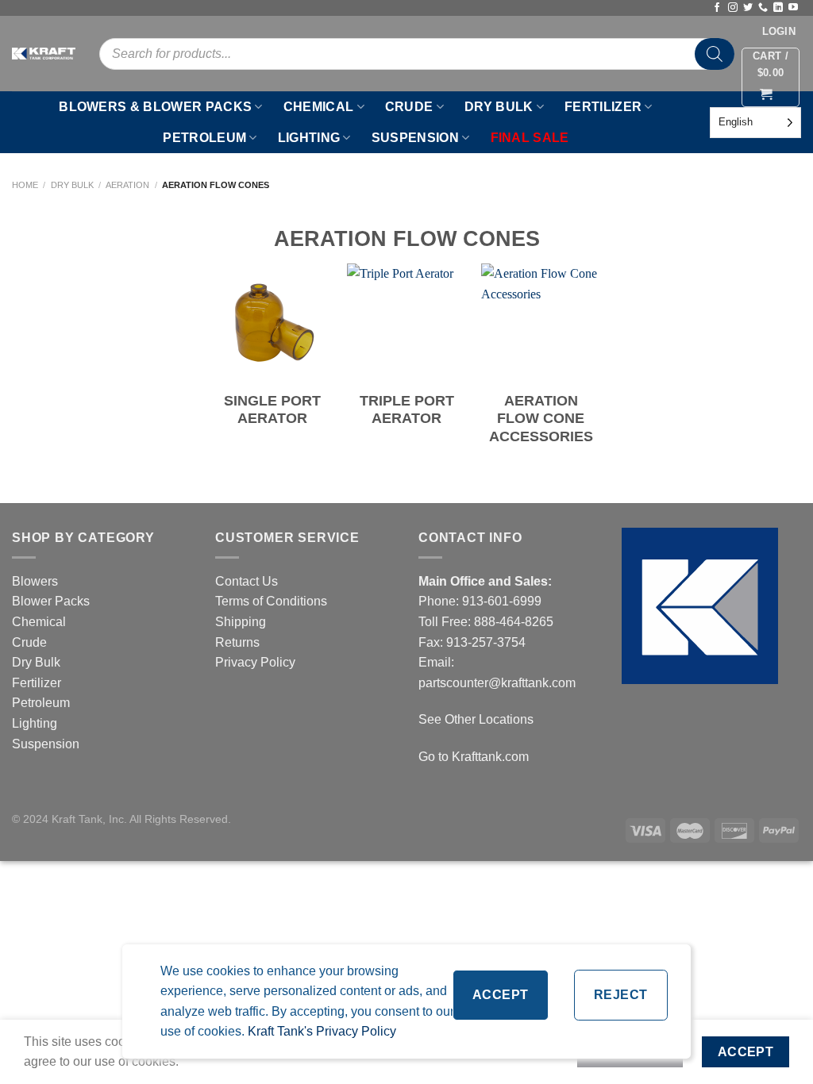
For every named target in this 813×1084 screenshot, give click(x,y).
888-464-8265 (513, 621)
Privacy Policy (255, 662)
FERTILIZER (603, 106)
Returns (237, 642)
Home (25, 185)
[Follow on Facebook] (717, 7)
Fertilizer (36, 683)
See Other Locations (476, 719)
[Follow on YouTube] (793, 7)
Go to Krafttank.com (473, 756)
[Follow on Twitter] (748, 7)
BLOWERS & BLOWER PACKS (155, 106)
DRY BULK (499, 106)
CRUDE (409, 106)
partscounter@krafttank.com (497, 683)
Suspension (45, 744)
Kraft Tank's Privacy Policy (322, 1031)
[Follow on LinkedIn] (778, 7)
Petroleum (41, 702)
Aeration (127, 185)
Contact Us (246, 581)
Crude (29, 642)
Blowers (36, 581)
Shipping (240, 621)
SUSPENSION (415, 137)
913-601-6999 (501, 601)
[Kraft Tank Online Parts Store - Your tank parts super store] (43, 54)
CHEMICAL (318, 106)
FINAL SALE (530, 137)
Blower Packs (51, 601)
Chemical (39, 621)
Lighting (34, 723)
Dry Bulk (72, 185)
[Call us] (763, 7)
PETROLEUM (204, 137)
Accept (500, 994)
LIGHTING (309, 137)
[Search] (714, 54)
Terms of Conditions (271, 601)
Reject (621, 994)
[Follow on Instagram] (733, 7)
